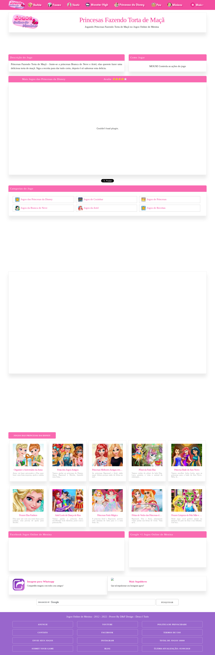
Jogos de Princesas (156, 199)
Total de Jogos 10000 (172, 641)
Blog (107, 649)
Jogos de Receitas (156, 207)
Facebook (107, 633)
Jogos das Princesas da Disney (37, 199)
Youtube (107, 624)
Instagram (107, 641)
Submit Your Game (43, 649)
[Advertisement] (107, 44)
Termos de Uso (172, 633)
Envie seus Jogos (43, 641)
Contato (43, 633)
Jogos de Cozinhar (93, 199)
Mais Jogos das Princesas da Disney (44, 79)
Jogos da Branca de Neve (34, 207)
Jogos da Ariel (91, 207)
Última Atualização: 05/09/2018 (172, 649)
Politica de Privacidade (172, 624)
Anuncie (43, 624)
